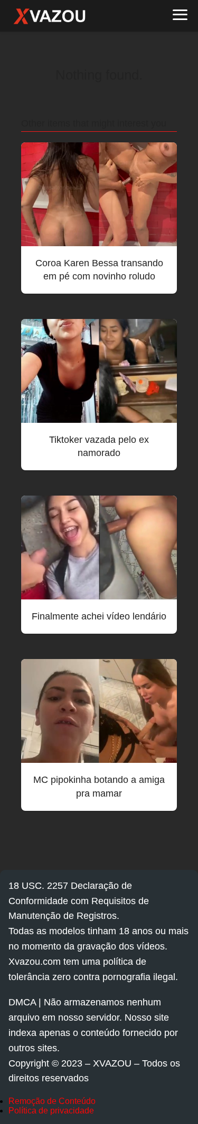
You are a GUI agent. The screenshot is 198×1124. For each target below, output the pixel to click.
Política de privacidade (51, 1110)
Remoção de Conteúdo (52, 1101)
